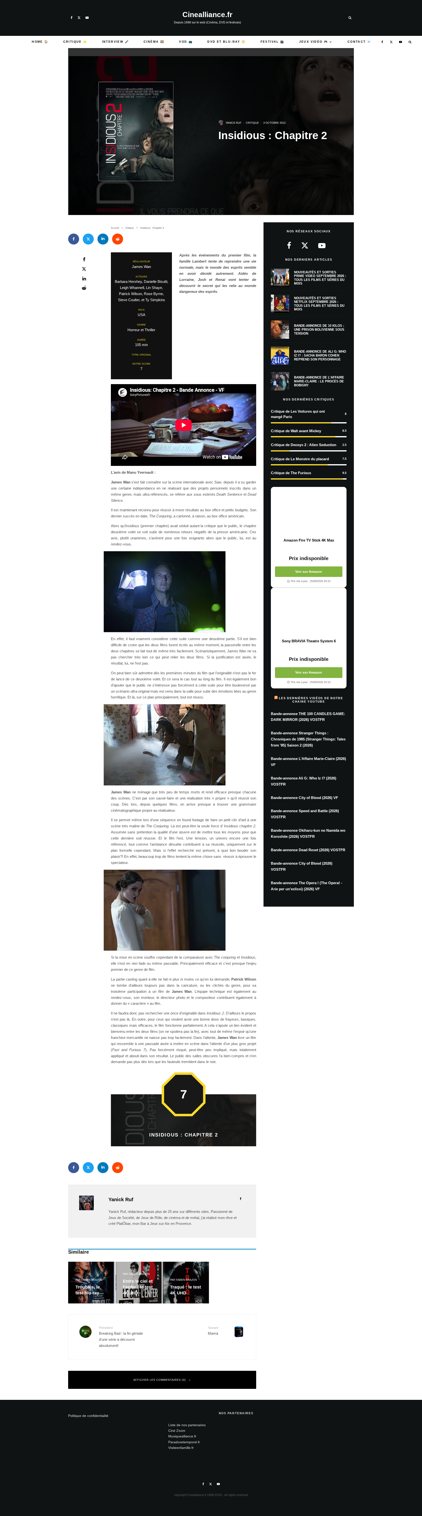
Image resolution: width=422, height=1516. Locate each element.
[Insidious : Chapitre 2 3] (183, 592)
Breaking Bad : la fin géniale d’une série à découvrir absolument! (121, 1337)
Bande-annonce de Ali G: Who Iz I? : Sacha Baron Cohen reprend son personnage (320, 355)
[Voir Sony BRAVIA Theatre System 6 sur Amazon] (308, 613)
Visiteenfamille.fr (181, 1448)
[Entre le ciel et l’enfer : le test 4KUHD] (139, 1282)
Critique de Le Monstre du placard (300, 459)
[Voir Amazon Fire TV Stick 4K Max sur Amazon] (308, 512)
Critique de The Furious (291, 473)
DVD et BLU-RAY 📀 (226, 41)
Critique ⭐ (75, 41)
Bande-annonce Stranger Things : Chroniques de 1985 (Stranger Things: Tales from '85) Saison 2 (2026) (308, 739)
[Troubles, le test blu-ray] (91, 1282)
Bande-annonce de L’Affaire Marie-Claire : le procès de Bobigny (319, 381)
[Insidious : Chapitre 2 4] (183, 745)
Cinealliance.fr (207, 14)
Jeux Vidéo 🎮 (313, 41)
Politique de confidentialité (88, 1416)
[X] (79, 17)
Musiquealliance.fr (182, 1436)
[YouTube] (87, 17)
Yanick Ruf (234, 122)
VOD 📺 (186, 41)
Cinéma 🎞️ (154, 41)
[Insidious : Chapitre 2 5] (183, 910)
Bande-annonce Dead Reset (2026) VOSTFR (308, 850)
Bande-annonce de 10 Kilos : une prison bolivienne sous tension (319, 329)
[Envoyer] (117, 239)
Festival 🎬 (273, 41)
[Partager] (73, 239)
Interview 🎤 (115, 41)
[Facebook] (71, 17)
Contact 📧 (359, 41)
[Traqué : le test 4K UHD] (186, 1282)
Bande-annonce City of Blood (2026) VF (304, 798)
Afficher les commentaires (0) (159, 1379)
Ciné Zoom (176, 1431)
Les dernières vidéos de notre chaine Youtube (311, 700)
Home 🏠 (40, 41)
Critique (252, 122)
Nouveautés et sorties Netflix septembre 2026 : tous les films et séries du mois (319, 303)
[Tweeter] (88, 239)
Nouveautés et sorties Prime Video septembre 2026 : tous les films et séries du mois (320, 278)
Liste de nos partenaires (187, 1425)
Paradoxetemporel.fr (184, 1442)
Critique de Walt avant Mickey (296, 431)
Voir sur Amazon (308, 572)
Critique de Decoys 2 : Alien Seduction (303, 445)
